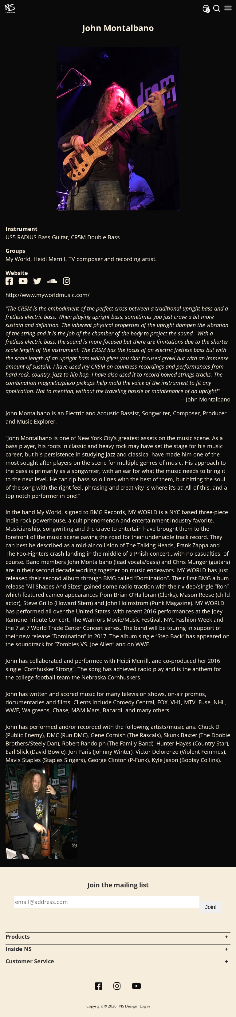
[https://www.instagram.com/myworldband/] (66, 281)
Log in (145, 1005)
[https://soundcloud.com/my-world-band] (52, 281)
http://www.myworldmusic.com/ (48, 295)
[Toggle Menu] (228, 8)
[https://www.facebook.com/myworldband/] (9, 281)
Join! (211, 907)
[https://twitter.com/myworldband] (37, 281)
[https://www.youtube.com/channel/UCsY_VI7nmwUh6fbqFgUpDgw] (23, 281)
